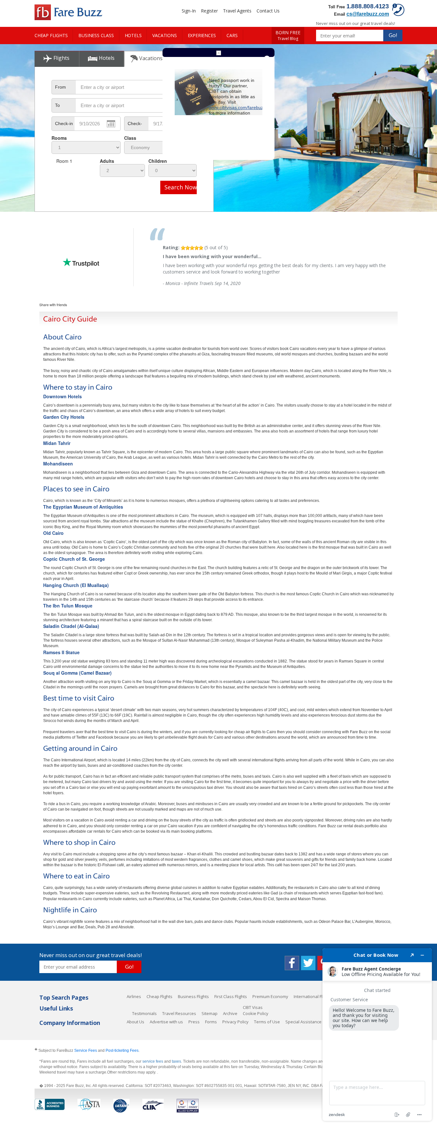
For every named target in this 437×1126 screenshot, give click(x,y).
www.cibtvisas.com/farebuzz (237, 107)
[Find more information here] (377, 1034)
